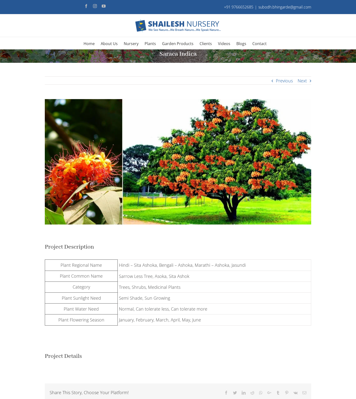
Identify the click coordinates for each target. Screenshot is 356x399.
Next (302, 81)
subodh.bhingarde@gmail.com (284, 7)
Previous (284, 81)
